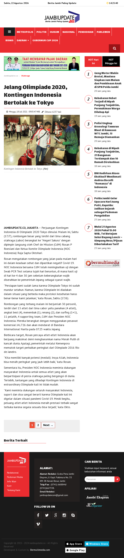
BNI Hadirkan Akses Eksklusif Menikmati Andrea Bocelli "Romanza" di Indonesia (107, 180)
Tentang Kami (13, 490)
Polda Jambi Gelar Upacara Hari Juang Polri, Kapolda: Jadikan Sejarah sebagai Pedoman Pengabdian (106, 207)
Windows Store (98, 543)
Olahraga (25, 75)
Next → (48, 425)
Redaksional (13, 472)
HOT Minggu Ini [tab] (111, 61)
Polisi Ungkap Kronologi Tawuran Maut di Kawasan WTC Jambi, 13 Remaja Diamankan (106, 130)
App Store (76, 543)
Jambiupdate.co (11, 75)
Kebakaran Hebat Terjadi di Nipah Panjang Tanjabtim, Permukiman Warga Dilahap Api (107, 105)
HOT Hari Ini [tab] (93, 61)
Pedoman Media (15, 477)
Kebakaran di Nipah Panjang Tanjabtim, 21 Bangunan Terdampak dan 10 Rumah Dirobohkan (107, 155)
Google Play (77, 550)
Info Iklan (11, 481)
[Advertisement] (42, 198)
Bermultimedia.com (40, 549)
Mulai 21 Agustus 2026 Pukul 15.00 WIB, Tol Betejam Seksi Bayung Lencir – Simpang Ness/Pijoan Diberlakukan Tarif (108, 236)
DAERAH (22, 40)
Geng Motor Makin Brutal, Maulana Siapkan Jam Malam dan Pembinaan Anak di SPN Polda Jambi (107, 80)
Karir (9, 485)
